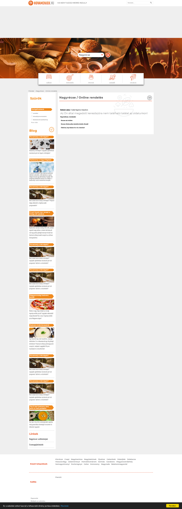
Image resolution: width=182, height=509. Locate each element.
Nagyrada (105, 464)
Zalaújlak (121, 459)
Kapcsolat (34, 498)
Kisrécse (59, 459)
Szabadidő (112, 83)
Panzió (58, 477)
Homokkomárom (89, 462)
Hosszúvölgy (61, 462)
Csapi (66, 459)
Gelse (86, 464)
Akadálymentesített (40, 116)
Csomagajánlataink (36, 445)
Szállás (33, 482)
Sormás (101, 462)
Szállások (49, 83)
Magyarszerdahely (124, 462)
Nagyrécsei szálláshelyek (38, 439)
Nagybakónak (90, 459)
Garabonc (110, 462)
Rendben (172, 505)
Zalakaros (131, 459)
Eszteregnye (76, 464)
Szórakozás (133, 83)
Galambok (111, 459)
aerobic (35, 113)
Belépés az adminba (38, 501)
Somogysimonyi (62, 464)
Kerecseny (95, 464)
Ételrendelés (70, 83)
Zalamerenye (74, 462)
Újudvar (101, 459)
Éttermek (91, 83)
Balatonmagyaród (119, 464)
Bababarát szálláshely (40, 120)
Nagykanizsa (76, 459)
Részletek (65, 505)
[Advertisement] (91, 22)
